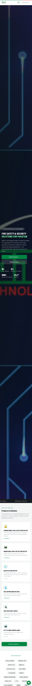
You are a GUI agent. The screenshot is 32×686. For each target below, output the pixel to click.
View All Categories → (14, 644)
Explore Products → (14, 257)
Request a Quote (14, 262)
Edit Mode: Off (26, 2)
